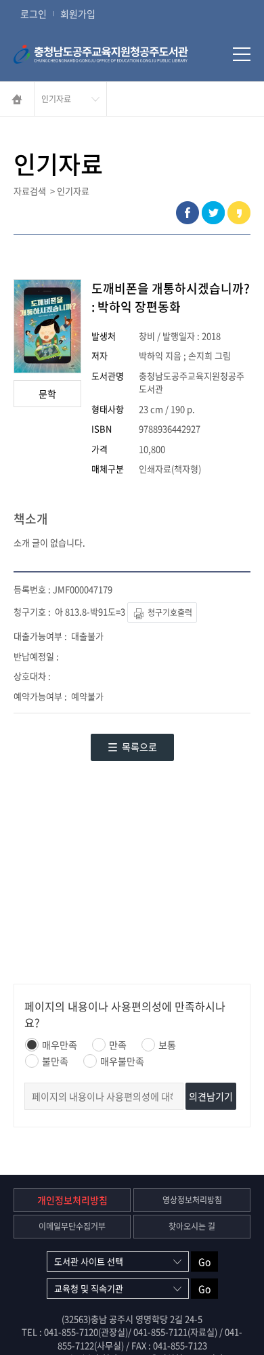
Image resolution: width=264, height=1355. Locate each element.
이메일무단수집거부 (72, 1226)
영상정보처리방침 (192, 1200)
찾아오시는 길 (192, 1226)
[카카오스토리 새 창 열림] (238, 212)
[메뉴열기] (241, 54)
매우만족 (59, 1044)
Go (204, 1261)
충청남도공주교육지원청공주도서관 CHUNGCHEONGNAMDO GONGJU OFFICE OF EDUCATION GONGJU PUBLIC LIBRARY (118, 54)
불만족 (55, 1061)
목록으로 (139, 746)
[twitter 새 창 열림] (213, 212)
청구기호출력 (169, 612)
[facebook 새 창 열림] (187, 212)
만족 (118, 1044)
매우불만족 (122, 1061)
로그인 (33, 13)
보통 (167, 1044)
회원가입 (77, 13)
